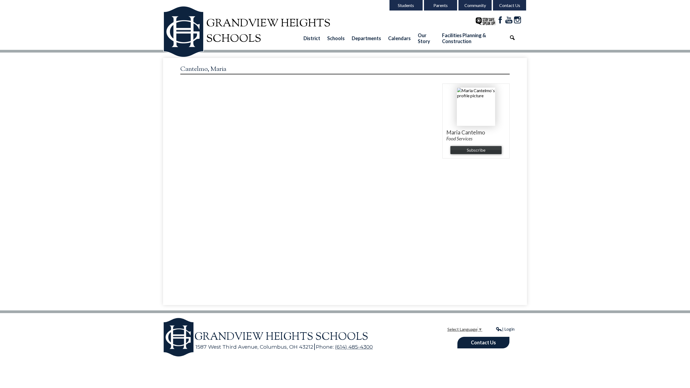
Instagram (517, 20)
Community (475, 5)
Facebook (500, 20)
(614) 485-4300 (354, 347)
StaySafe (485, 21)
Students (406, 5)
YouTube (509, 20)
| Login (508, 328)
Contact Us (509, 5)
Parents (440, 5)
